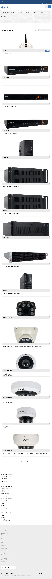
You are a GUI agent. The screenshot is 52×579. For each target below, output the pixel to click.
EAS (39, 12)
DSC (2, 539)
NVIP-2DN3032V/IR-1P (7, 450)
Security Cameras (5, 495)
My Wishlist (3, 551)
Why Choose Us (4, 533)
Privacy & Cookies (5, 575)
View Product (26, 41)
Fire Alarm (13, 12)
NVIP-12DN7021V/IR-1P (7, 370)
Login (2, 1)
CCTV (18, 12)
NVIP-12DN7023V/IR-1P (7, 397)
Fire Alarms (4, 481)
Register (6, 1)
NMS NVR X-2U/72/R (7, 264)
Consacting (48, 573)
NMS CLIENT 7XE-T (7, 157)
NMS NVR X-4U (6, 290)
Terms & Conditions (13, 575)
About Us (38, 3)
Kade (2, 542)
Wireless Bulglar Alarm (6, 484)
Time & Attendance (32, 12)
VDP (42, 12)
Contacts (49, 3)
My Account (44, 3)
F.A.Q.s (2, 562)
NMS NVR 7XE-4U (6, 237)
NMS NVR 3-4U (6, 184)
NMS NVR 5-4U (6, 210)
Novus (2, 544)
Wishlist (34, 3)
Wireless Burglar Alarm (7, 520)
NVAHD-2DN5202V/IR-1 (7, 344)
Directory (23, 575)
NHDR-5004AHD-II (6, 77)
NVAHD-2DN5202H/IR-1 (7, 317)
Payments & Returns (5, 559)
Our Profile (3, 530)
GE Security (3, 541)
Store (19, 575)
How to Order (4, 558)
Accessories (6, 17)
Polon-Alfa (3, 545)
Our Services (4, 531)
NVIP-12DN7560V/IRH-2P (8, 424)
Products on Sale (4, 550)
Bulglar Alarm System (6, 502)
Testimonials (3, 534)
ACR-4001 (4, 50)
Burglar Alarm (6, 12)
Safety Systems (5, 483)
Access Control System (7, 476)
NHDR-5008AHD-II (6, 104)
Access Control (23, 12)
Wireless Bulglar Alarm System (8, 496)
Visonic (2, 546)
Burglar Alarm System (6, 488)
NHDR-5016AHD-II (6, 130)
